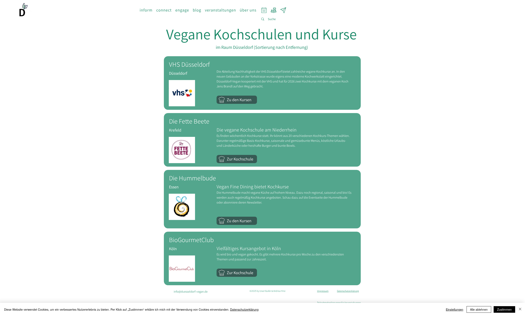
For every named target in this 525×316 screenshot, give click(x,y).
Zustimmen (504, 309)
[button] (146, 10)
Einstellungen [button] (454, 309)
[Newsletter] (283, 10)
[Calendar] (264, 10)
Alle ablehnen (479, 309)
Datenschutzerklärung (244, 309)
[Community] (273, 10)
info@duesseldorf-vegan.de (191, 291)
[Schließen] (520, 309)
